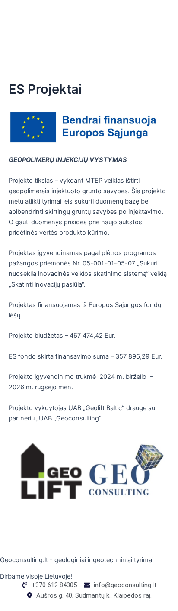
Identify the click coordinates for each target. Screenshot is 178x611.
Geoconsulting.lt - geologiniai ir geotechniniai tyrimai (76, 560)
